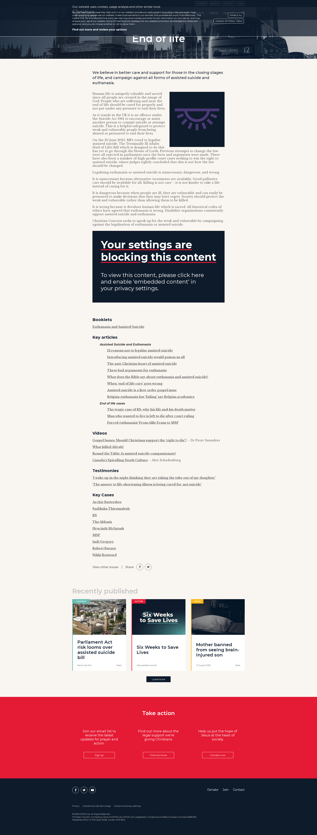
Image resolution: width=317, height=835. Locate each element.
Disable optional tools (228, 21)
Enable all (236, 15)
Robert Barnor (104, 548)
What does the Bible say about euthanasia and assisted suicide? (157, 377)
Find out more (158, 755)
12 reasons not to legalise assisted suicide (140, 350)
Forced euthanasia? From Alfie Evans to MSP (143, 422)
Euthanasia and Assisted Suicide (118, 327)
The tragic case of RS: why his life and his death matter (151, 409)
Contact (239, 789)
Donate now (217, 755)
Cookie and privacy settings (127, 806)
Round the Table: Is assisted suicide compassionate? (134, 453)
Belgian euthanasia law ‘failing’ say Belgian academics (150, 397)
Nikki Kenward (104, 555)
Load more (158, 679)
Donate (212, 789)
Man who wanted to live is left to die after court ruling (150, 416)
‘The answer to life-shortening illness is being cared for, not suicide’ (147, 484)
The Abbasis (102, 522)
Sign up (99, 755)
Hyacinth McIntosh (108, 528)
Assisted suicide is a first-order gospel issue (142, 390)
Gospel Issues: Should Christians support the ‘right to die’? (139, 440)
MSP (96, 535)
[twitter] (148, 567)
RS (94, 515)
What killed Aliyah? (108, 447)
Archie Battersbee (107, 502)
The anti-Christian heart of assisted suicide (142, 364)
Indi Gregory (103, 542)
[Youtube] (92, 790)
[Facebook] (75, 790)
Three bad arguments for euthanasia (137, 370)
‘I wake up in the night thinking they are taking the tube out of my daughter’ (154, 478)
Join (226, 789)
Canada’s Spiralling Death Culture (120, 460)
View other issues (105, 567)
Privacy (75, 806)
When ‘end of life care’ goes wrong (135, 383)
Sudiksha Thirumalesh (111, 508)
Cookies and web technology (97, 806)
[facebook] (139, 567)
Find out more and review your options (99, 29)
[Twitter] (84, 790)
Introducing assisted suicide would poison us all (146, 357)
